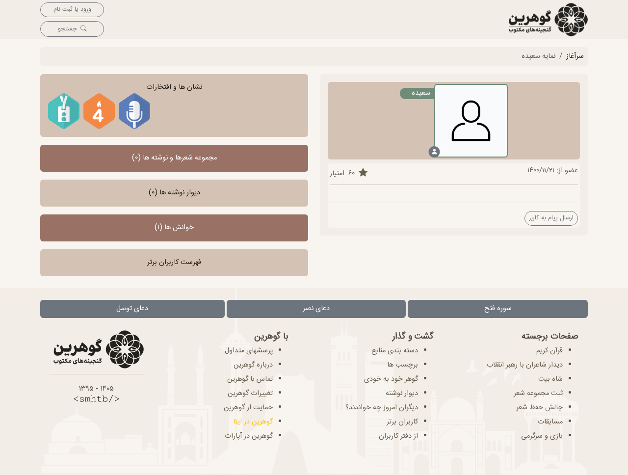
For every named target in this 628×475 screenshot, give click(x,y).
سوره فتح (498, 309)
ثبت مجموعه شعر (538, 393)
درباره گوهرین (253, 365)
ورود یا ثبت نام (72, 9)
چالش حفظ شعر (539, 408)
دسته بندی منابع (394, 351)
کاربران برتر (402, 422)
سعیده (421, 93)
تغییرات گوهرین (250, 393)
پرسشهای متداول (249, 351)
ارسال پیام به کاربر (551, 218)
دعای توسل (132, 309)
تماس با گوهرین (250, 379)
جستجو (67, 29)
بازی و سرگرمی (542, 436)
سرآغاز (575, 56)
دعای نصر (316, 309)
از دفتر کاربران (398, 436)
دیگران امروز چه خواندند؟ (381, 408)
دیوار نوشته (402, 393)
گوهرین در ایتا (253, 422)
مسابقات (550, 422)
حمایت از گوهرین (248, 408)
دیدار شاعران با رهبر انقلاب (525, 365)
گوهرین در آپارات (249, 436)
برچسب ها (402, 365)
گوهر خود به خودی (391, 379)
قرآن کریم (549, 351)
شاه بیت (550, 379)
